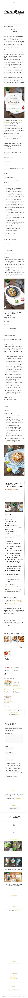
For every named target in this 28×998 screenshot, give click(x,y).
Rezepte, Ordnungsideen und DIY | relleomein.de (14, 12)
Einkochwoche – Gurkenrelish (14, 853)
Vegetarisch (16, 586)
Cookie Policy (13, 977)
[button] (8, 667)
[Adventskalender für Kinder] (8, 698)
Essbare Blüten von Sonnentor (13, 605)
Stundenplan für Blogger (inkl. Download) (17, 687)
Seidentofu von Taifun (11, 603)
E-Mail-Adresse (9, 752)
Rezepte (7, 497)
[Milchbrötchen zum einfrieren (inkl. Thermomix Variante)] (8, 682)
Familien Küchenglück (17, 600)
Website (7, 757)
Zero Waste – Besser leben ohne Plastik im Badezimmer (14, 885)
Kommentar (8, 733)
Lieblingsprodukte (14, 978)
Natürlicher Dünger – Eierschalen (14, 869)
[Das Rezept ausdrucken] (11, 489)
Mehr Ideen (14, 888)
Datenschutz (13, 975)
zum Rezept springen (9, 34)
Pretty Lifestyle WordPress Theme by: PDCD (17, 996)
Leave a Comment (14, 712)
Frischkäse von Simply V (16, 601)
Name (6, 746)
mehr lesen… (19, 798)
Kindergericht (8, 586)
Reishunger (17, 910)
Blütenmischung (10, 441)
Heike (16, 493)
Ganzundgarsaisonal (8, 127)
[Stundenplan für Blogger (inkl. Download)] (17, 682)
